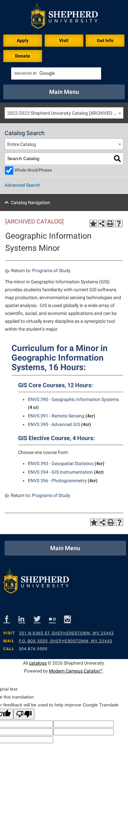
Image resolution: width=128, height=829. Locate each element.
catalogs (38, 663)
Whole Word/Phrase (33, 170)
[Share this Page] (101, 223)
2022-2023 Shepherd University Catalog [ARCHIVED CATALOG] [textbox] (65, 113)
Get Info (105, 40)
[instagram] (71, 618)
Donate (22, 56)
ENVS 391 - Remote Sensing (56, 415)
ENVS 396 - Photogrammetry (57, 480)
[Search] (117, 158)
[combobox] (64, 113)
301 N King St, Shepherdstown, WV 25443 (66, 633)
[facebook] (10, 618)
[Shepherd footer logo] (36, 582)
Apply (23, 40)
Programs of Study (51, 270)
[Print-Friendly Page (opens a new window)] (110, 223)
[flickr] (56, 618)
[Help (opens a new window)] (118, 223)
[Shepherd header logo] (64, 17)
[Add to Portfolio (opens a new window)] (93, 223)
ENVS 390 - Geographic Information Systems (73, 399)
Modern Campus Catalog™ (76, 671)
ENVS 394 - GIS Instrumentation (60, 472)
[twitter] (41, 618)
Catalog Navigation (30, 202)
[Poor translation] (23, 714)
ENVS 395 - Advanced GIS (54, 424)
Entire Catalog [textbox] (21, 144)
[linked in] (25, 618)
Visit (64, 40)
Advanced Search (22, 185)
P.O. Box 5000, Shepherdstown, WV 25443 (65, 641)
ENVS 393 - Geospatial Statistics (61, 463)
